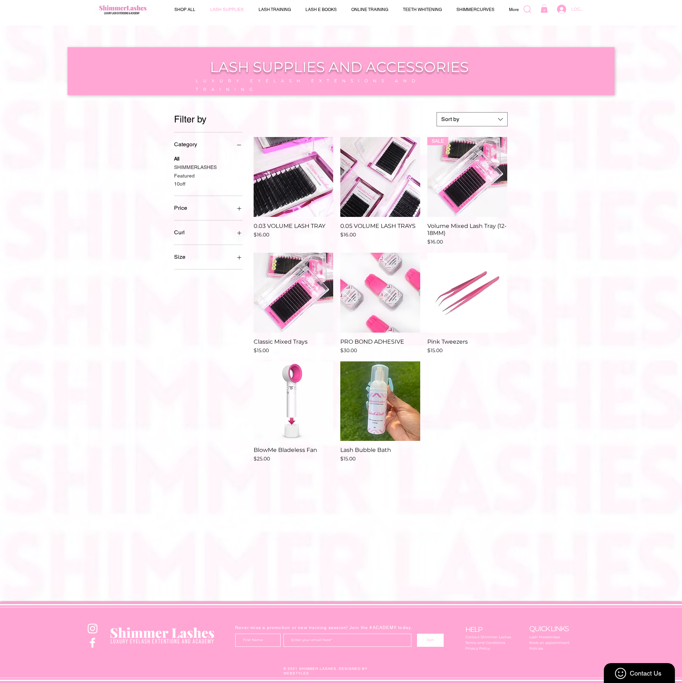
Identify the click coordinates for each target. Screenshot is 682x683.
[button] (544, 8)
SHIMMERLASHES (195, 167)
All (176, 159)
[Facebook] (92, 642)
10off (179, 184)
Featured (184, 176)
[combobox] (472, 119)
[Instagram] (92, 628)
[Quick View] (294, 177)
